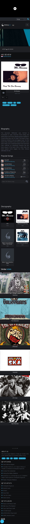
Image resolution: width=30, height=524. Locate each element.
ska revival (13, 105)
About (3, 458)
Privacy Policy (22, 458)
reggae (4, 102)
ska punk (10, 102)
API (11, 458)
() (8, 464)
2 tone (18, 102)
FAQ (8, 458)
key (13, 25)
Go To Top (14, 448)
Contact (15, 458)
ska (14, 102)
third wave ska (6, 105)
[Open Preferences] (2, 521)
